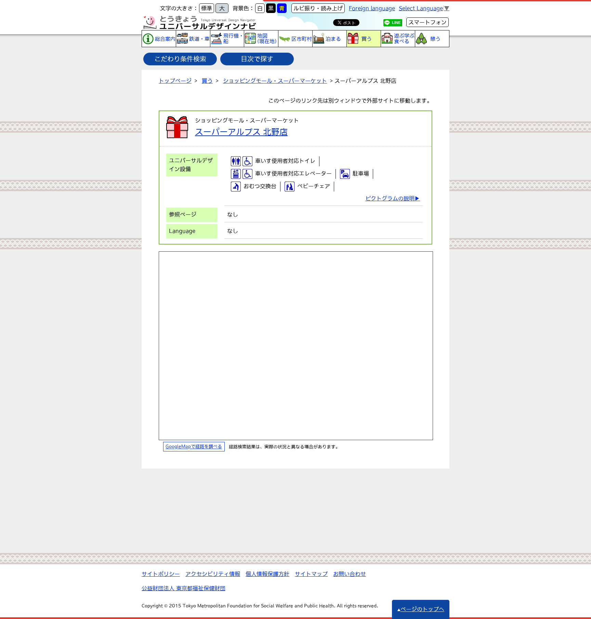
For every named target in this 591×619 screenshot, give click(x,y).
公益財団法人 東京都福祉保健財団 (183, 588)
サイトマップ (311, 574)
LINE (396, 23)
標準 (206, 8)
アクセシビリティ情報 (212, 574)
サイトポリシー (161, 574)
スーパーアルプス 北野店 (241, 132)
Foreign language (372, 8)
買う (207, 80)
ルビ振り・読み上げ (318, 8)
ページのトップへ (422, 609)
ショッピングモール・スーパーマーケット (275, 80)
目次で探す (257, 58)
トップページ (175, 80)
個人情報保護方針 (267, 574)
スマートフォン (427, 22)
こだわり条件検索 (180, 58)
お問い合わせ (349, 574)
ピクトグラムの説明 (390, 198)
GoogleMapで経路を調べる (194, 447)
